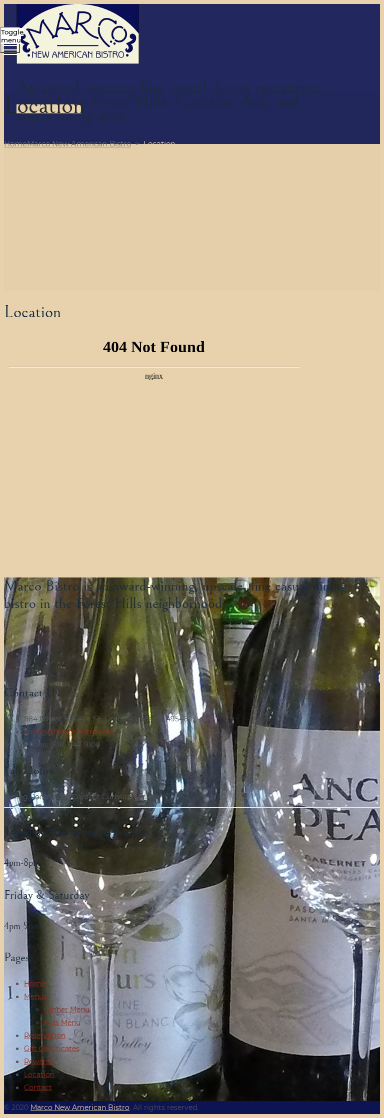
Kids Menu (62, 1022)
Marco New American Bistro (80, 1107)
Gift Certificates (52, 1048)
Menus (35, 996)
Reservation (45, 1035)
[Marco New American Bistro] (190, 35)
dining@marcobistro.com (69, 731)
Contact (38, 1087)
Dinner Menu (67, 1009)
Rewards (39, 1061)
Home (67, 143)
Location (39, 1074)
